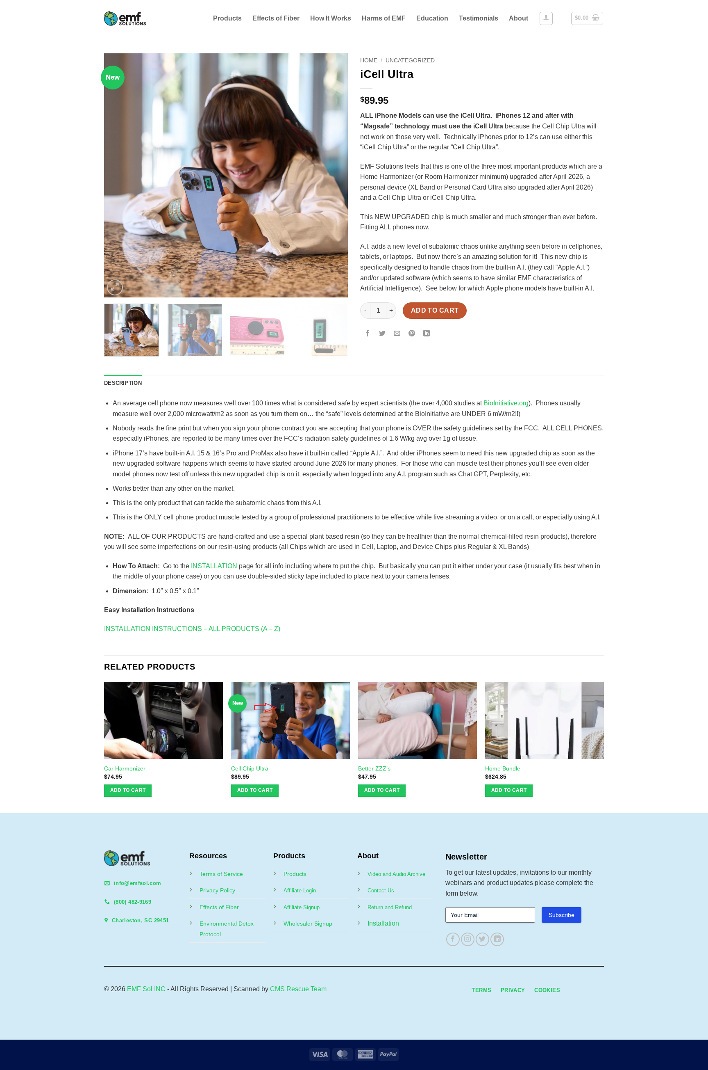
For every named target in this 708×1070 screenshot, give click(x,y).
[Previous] (119, 175)
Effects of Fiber (276, 18)
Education (432, 18)
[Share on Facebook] (367, 334)
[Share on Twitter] (382, 334)
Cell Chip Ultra (249, 768)
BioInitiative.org (506, 403)
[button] (546, 18)
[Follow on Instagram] (467, 939)
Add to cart (435, 310)
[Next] (332, 175)
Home (368, 60)
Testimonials (478, 18)
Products (227, 18)
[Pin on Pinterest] (412, 334)
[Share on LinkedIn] (426, 334)
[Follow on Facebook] (453, 939)
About (518, 18)
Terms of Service (221, 874)
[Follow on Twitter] (482, 939)
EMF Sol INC (146, 988)
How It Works (330, 18)
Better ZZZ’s (374, 768)
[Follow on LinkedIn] (497, 939)
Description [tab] (123, 383)
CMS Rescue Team (298, 988)
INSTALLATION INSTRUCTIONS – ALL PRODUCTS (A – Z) (192, 628)
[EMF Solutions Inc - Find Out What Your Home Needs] (131, 18)
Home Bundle (502, 768)
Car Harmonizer (124, 768)
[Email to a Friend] (397, 334)
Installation (383, 923)
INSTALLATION (214, 565)
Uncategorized (410, 60)
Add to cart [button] (128, 790)
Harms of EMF (384, 18)
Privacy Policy (217, 890)
